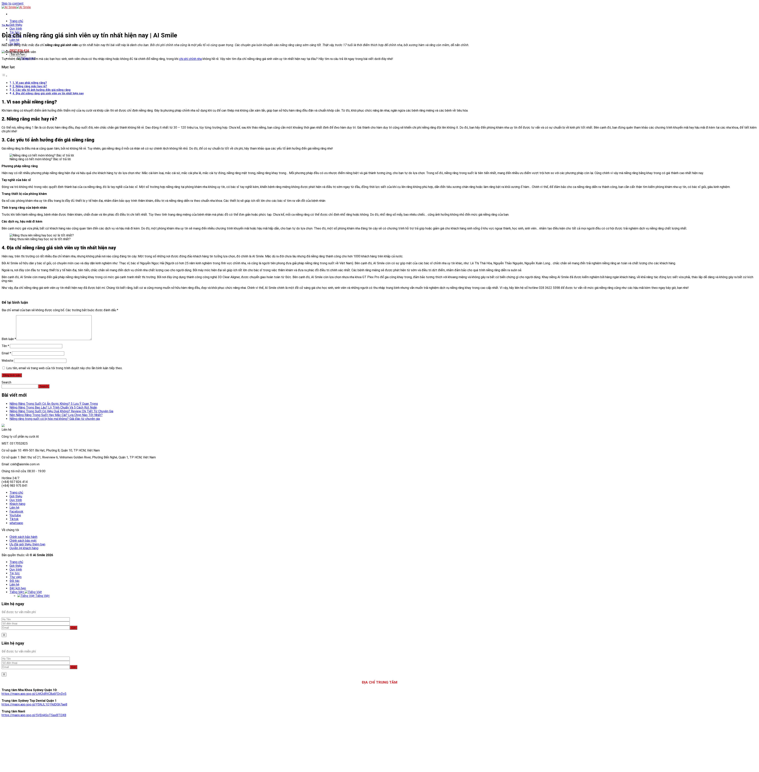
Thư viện (15, 577)
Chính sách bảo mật (23, 540)
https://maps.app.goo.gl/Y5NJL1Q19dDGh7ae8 (34, 704)
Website (7, 360)
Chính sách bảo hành (23, 537)
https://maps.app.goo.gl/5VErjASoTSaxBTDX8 (34, 715)
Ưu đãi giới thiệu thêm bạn (27, 544)
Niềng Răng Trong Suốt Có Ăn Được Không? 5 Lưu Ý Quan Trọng (53, 404)
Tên (5, 346)
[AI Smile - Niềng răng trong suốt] (16, 7)
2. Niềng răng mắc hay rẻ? (29, 86)
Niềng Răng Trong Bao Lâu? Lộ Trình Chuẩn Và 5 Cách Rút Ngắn (53, 407)
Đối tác (14, 581)
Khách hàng (17, 504)
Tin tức (5, 25)
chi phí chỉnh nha (190, 59)
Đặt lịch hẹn (18, 54)
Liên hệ (14, 40)
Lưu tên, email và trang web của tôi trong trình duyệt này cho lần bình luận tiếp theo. (64, 368)
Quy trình (15, 28)
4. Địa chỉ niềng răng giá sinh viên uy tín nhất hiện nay (48, 93)
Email (6, 353)
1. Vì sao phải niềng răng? (29, 82)
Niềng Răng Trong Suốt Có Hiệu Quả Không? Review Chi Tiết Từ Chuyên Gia (61, 411)
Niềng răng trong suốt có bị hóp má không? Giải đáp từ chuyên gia (54, 419)
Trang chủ (16, 21)
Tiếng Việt (17, 592)
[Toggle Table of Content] (5, 76)
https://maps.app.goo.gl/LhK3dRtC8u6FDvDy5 (34, 694)
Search (6, 382)
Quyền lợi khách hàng (23, 548)
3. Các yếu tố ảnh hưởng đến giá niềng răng (41, 90)
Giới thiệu (15, 25)
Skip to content (13, 3)
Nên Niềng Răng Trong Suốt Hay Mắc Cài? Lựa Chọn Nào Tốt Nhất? (56, 415)
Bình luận (9, 339)
